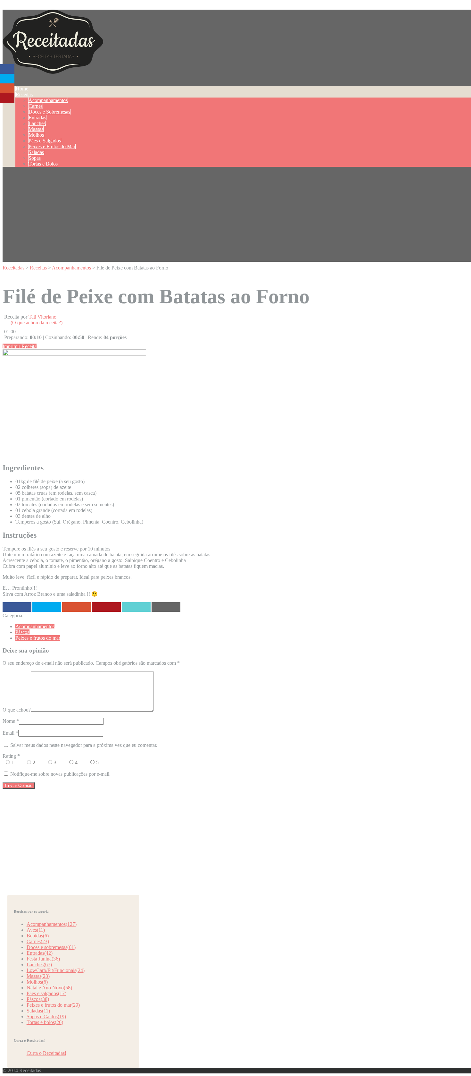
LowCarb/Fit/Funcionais (56, 970)
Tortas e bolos (45, 1022)
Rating (11, 756)
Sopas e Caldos (46, 1016)
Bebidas (38, 935)
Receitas (24, 94)
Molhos (36, 135)
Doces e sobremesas (51, 947)
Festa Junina (43, 958)
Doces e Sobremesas (49, 112)
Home (22, 88)
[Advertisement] (238, 217)
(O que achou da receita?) (36, 322)
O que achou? (17, 710)
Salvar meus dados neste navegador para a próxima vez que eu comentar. (83, 745)
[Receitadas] (53, 70)
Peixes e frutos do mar (37, 638)
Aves (36, 930)
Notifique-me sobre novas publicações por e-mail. (60, 774)
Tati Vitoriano (42, 317)
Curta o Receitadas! (29, 1040)
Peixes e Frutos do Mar (52, 146)
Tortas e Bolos (43, 164)
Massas (36, 129)
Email (8, 733)
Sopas (35, 158)
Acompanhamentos (48, 100)
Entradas (37, 117)
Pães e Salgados (45, 140)
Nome (9, 721)
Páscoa (22, 632)
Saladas (36, 152)
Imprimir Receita (20, 346)
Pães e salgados (46, 993)
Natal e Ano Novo (49, 987)
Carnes (36, 106)
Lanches (37, 123)
